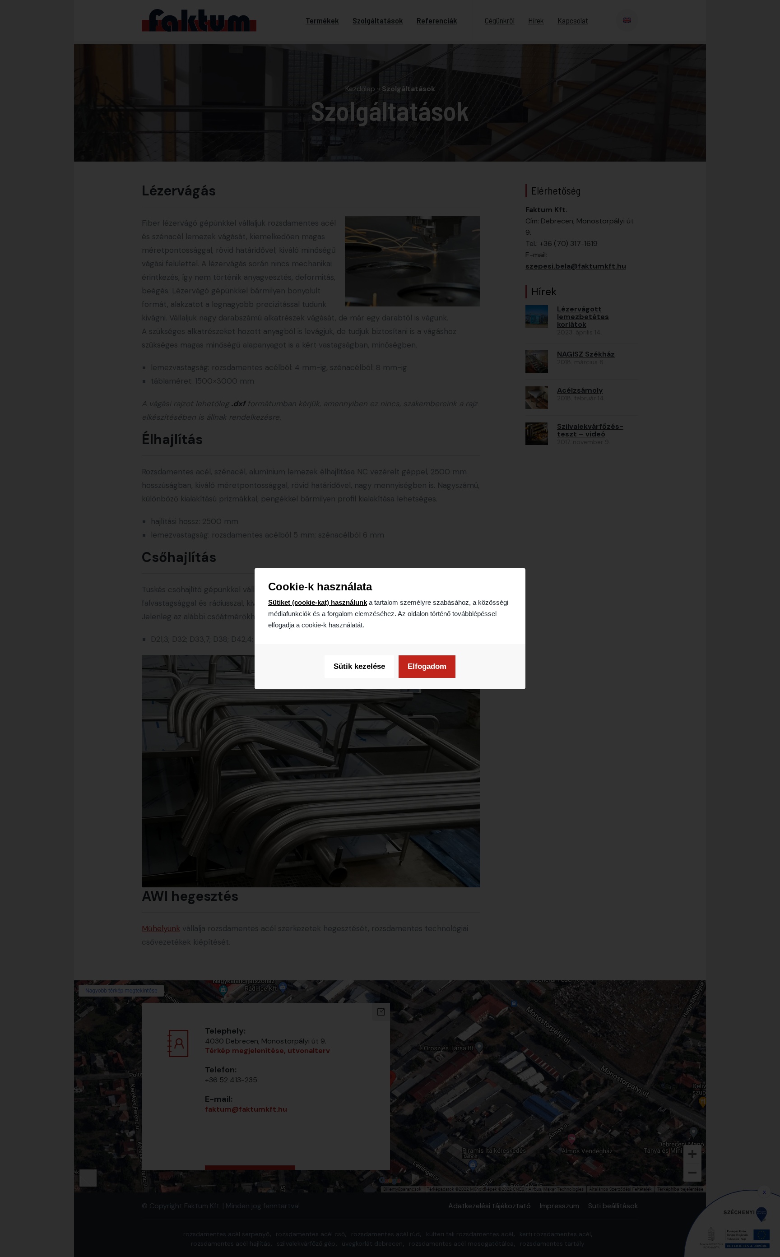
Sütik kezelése (359, 666)
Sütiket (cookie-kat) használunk (317, 602)
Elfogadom (427, 666)
